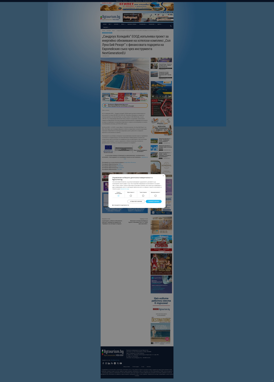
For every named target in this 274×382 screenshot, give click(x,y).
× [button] (163, 175)
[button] (120, 205)
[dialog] (137, 191)
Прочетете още (125, 189)
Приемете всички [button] (153, 201)
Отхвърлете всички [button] (136, 201)
